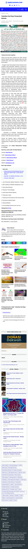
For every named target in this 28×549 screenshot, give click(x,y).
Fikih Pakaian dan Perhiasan (14, 479)
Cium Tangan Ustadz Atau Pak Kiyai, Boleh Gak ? (16, 393)
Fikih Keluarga (5, 477)
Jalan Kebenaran (18, 484)
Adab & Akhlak (5, 465)
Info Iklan (6, 516)
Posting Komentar (5, 22)
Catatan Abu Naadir (17, 470)
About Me (6, 522)
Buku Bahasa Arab (12, 467)
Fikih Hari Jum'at (21, 472)
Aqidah (20, 465)
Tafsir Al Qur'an (5, 500)
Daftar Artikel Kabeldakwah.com (10, 364)
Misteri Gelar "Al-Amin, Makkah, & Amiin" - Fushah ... (15, 374)
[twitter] (12, 5)
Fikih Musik (19, 477)
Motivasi (11, 495)
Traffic (5, 515)
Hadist (11, 484)
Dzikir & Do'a (4, 472)
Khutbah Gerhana (5, 486)
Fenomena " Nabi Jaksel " (9, 178)
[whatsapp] (19, 5)
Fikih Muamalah (12, 477)
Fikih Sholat (4, 482)
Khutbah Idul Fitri (5, 489)
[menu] (3, 9)
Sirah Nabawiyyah (10, 497)
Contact (6, 524)
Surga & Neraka (19, 497)
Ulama (11, 500)
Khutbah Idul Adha (14, 486)
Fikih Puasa (23, 479)
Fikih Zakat (18, 482)
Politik (21, 495)
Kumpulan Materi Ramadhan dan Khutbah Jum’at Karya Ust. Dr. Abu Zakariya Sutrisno (13, 492)
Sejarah (3, 497)
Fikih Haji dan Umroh (13, 472)
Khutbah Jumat (14, 489)
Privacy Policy (7, 525)
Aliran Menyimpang (13, 465)
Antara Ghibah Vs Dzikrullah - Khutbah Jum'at (15, 388)
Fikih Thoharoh (11, 482)
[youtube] (14, 5)
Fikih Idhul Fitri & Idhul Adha (7, 474)
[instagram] (16, 5)
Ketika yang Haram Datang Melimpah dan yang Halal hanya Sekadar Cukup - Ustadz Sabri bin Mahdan (14, 173)
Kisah (20, 489)
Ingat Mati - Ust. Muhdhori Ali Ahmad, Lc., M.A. (13, 176)
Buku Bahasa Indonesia (7, 470)
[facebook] (9, 5)
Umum (15, 500)
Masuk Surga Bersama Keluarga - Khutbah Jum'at (15, 383)
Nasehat (16, 495)
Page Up (6, 511)
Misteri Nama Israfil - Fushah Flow (13, 378)
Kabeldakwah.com (6, 547)
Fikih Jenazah (17, 474)
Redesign (6, 513)
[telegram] (24, 243)
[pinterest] (13, 243)
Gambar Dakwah (5, 484)
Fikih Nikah (4, 479)
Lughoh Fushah (5, 495)
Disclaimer (6, 527)
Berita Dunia (4, 467)
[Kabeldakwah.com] (14, 2)
